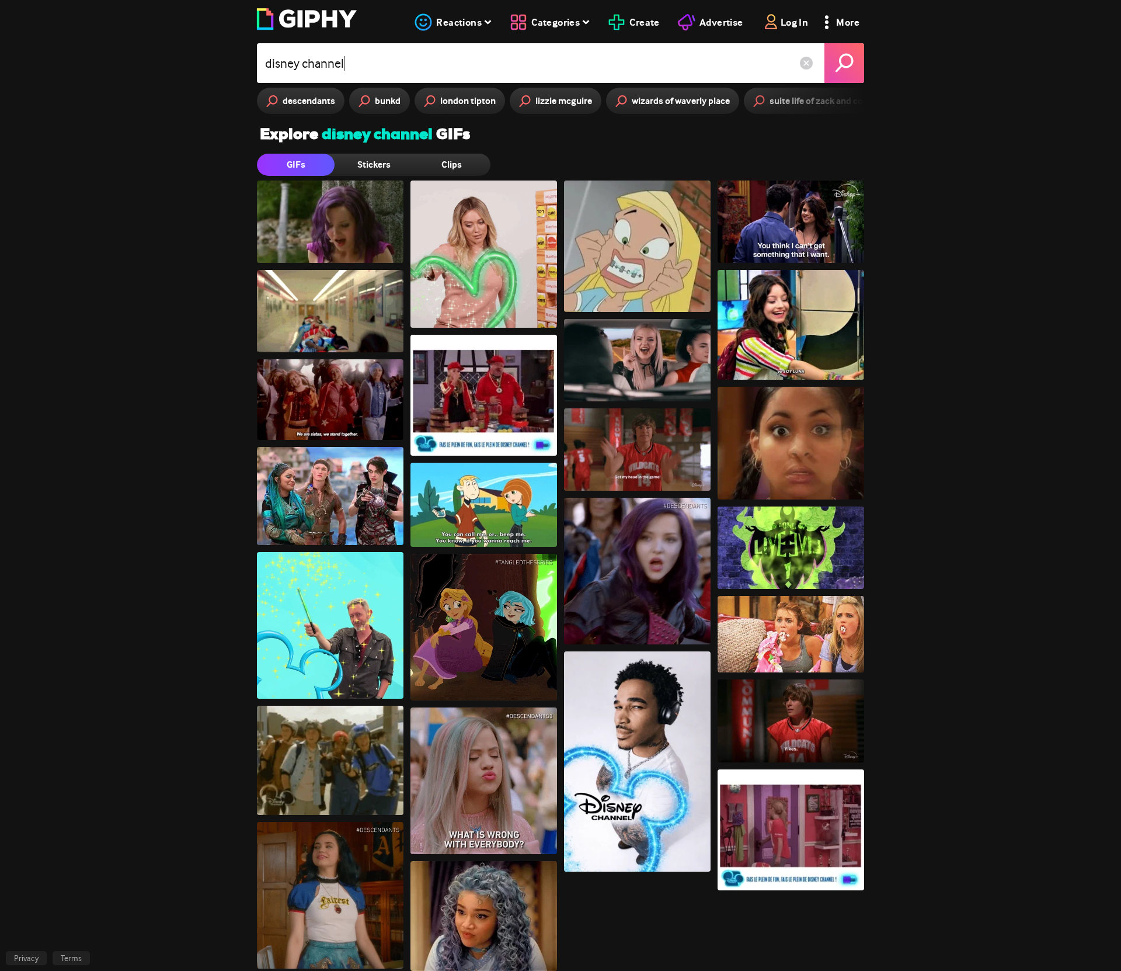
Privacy (26, 958)
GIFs (296, 164)
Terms (71, 958)
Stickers (374, 164)
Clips (451, 164)
